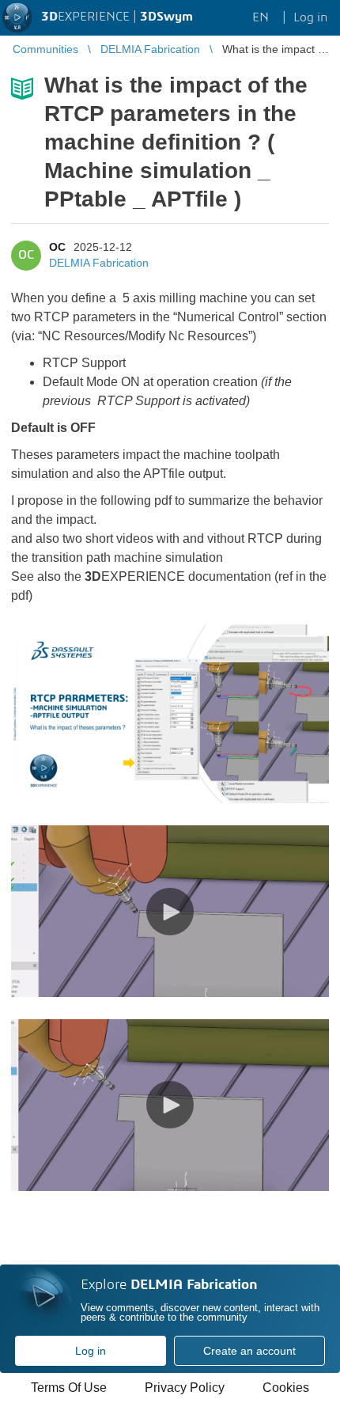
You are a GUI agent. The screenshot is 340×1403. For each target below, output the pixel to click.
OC (57, 247)
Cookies (286, 1387)
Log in (90, 1350)
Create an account (249, 1350)
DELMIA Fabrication (99, 262)
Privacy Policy (185, 1387)
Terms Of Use (69, 1387)
